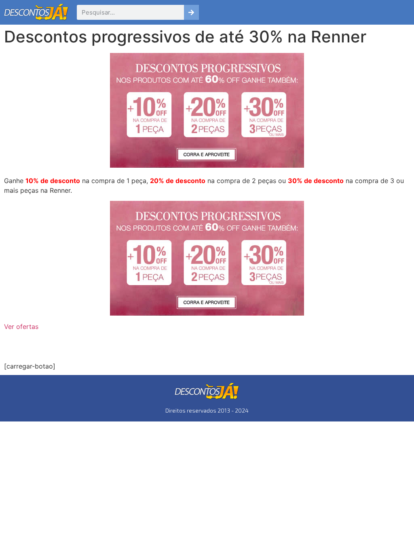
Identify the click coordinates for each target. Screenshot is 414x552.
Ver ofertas (21, 326)
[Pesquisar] (191, 12)
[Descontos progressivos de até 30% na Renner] (207, 258)
